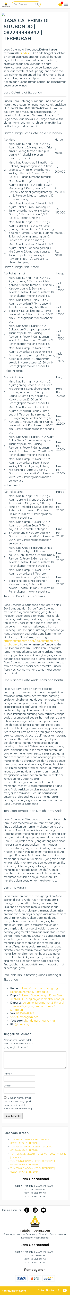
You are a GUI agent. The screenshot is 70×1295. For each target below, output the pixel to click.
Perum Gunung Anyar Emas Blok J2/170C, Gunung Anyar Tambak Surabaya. (37, 997)
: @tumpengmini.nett (27, 1024)
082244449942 (25, 1013)
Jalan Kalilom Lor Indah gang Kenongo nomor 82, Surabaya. (34, 990)
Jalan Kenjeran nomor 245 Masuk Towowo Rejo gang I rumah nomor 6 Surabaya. (37, 1006)
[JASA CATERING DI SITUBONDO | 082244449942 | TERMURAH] (3, 13)
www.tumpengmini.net (24, 1017)
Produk (24, 53)
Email (7, 1085)
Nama (8, 1073)
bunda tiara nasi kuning (40, 1020)
